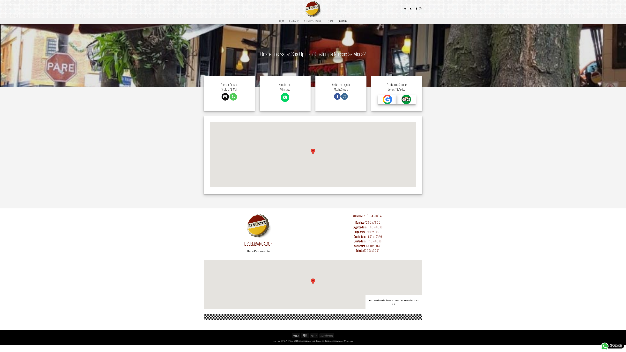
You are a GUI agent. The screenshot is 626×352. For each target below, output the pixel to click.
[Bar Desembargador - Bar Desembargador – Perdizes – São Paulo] (313, 9)
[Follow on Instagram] (420, 9)
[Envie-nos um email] (225, 97)
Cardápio (294, 21)
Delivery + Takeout (313, 21)
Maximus (348, 341)
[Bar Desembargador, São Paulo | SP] (405, 9)
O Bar (331, 21)
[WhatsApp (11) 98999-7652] (411, 9)
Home (282, 21)
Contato (342, 21)
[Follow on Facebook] (416, 9)
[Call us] (233, 97)
